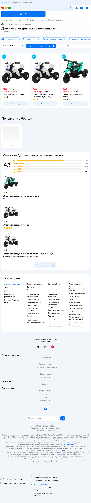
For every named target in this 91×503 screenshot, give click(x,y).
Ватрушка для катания (56, 310)
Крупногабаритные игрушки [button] (12, 301)
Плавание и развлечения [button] (9, 295)
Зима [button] (6, 287)
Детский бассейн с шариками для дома (76, 318)
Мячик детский (74, 302)
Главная (4, 20)
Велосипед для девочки (56, 289)
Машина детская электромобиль (33, 296)
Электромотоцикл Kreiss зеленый (21, 195)
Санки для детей (54, 299)
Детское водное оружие (57, 327)
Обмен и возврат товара (45, 361)
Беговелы (30, 287)
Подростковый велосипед (53, 296)
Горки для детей (74, 314)
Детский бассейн (75, 297)
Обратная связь (45, 374)
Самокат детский (33, 299)
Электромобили (54, 20)
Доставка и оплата (45, 357)
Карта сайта (45, 377)
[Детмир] (6, 7)
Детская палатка (74, 327)
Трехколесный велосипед (32, 291)
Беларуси (51, 430)
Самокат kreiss (32, 305)
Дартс (71, 299)
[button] (23, 14)
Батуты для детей (54, 324)
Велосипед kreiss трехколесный (54, 285)
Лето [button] (6, 291)
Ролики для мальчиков (77, 294)
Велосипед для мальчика (57, 292)
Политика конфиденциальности (45, 367)
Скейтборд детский (34, 302)
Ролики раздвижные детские (76, 285)
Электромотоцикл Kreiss (16, 224)
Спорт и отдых (16, 20)
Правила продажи (45, 364)
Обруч (71, 311)
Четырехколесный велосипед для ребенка (35, 322)
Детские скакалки (75, 305)
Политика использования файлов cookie (45, 371)
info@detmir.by (69, 445)
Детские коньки (54, 313)
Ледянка (51, 316)
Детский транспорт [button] (12, 284)
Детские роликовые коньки (55, 320)
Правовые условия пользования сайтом (45, 428)
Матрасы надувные (75, 308)
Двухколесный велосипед (32, 309)
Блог (45, 397)
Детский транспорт (35, 20)
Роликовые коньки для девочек (77, 290)
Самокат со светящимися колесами (35, 317)
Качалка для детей (33, 313)
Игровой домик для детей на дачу (76, 323)
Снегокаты (52, 307)
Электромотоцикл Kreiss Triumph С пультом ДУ (28, 253)
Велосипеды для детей (35, 284)
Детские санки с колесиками (54, 303)
